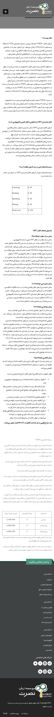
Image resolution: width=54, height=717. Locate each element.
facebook (40, 663)
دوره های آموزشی (46, 584)
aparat (45, 671)
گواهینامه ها (48, 640)
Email (5, 713)
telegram (50, 663)
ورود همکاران (14, 713)
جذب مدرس (48, 617)
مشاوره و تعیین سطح (45, 589)
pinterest (40, 671)
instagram (45, 663)
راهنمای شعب (47, 612)
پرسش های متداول (45, 594)
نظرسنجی (49, 650)
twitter (35, 663)
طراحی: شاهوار (47, 706)
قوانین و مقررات (46, 607)
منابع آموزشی (47, 645)
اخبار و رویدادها (47, 622)
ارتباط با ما (24, 713)
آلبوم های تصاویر (46, 635)
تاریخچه (49, 579)
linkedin (50, 671)
